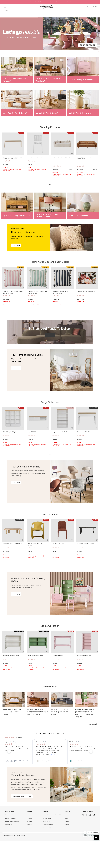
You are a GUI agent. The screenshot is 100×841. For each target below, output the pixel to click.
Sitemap (67, 824)
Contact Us (29, 818)
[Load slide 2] (98, 51)
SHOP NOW (16, 368)
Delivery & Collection (10, 818)
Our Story (29, 821)
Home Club (29, 824)
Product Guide (8, 824)
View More (92, 724)
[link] (17, 761)
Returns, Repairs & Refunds (12, 821)
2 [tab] (51, 184)
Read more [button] (19, 754)
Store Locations (31, 815)
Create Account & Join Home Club (52, 815)
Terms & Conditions (48, 824)
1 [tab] (49, 184)
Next (97, 184)
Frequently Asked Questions (12, 815)
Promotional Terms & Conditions (51, 828)
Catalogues (68, 815)
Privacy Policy (47, 818)
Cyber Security (47, 821)
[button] (9, 751)
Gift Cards (67, 821)
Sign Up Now (70, 2)
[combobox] (50, 10)
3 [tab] (51, 312)
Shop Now (16, 245)
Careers (29, 828)
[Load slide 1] (96, 51)
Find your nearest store (22, 796)
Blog (66, 818)
